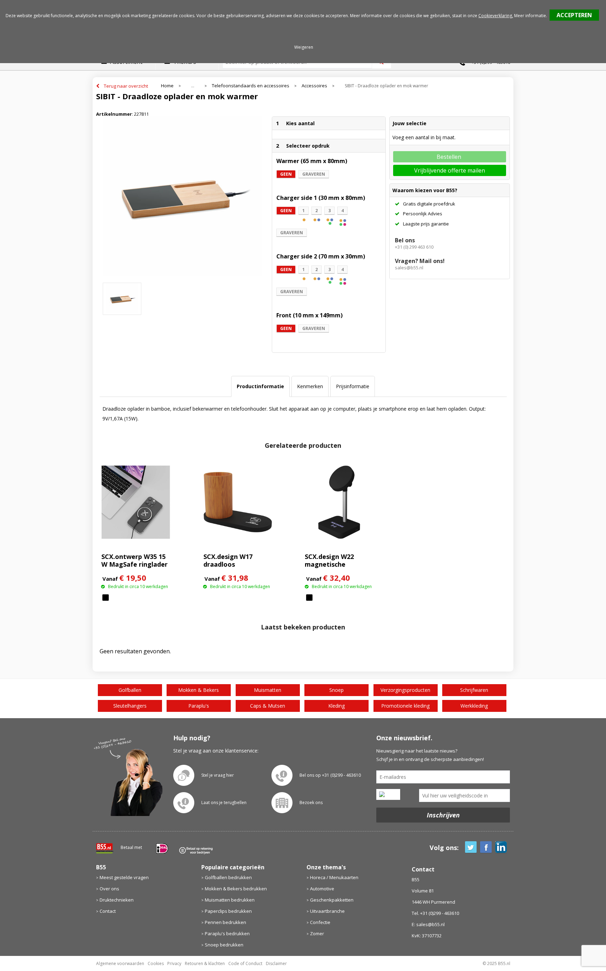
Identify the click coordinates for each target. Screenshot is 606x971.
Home (167, 85)
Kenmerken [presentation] (310, 386)
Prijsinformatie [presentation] (352, 386)
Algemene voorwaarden (120, 963)
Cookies (156, 963)
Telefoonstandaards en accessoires (250, 85)
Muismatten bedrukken (230, 900)
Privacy (174, 963)
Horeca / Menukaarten (334, 877)
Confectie (320, 922)
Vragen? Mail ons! (420, 261)
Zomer (317, 933)
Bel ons (405, 240)
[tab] (260, 386)
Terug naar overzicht (126, 86)
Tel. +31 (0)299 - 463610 (435, 913)
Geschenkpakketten (332, 900)
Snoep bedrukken (224, 945)
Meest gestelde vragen (124, 877)
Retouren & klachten (205, 963)
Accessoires (314, 85)
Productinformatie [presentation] (260, 386)
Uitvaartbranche (327, 911)
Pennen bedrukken (225, 922)
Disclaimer (276, 963)
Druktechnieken (117, 900)
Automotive (322, 888)
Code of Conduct (245, 963)
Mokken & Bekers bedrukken (236, 888)
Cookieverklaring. (495, 16)
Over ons (109, 888)
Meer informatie (530, 16)
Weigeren (303, 47)
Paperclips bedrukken (228, 911)
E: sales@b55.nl (428, 924)
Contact (108, 911)
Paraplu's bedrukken (227, 933)
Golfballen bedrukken (228, 877)
